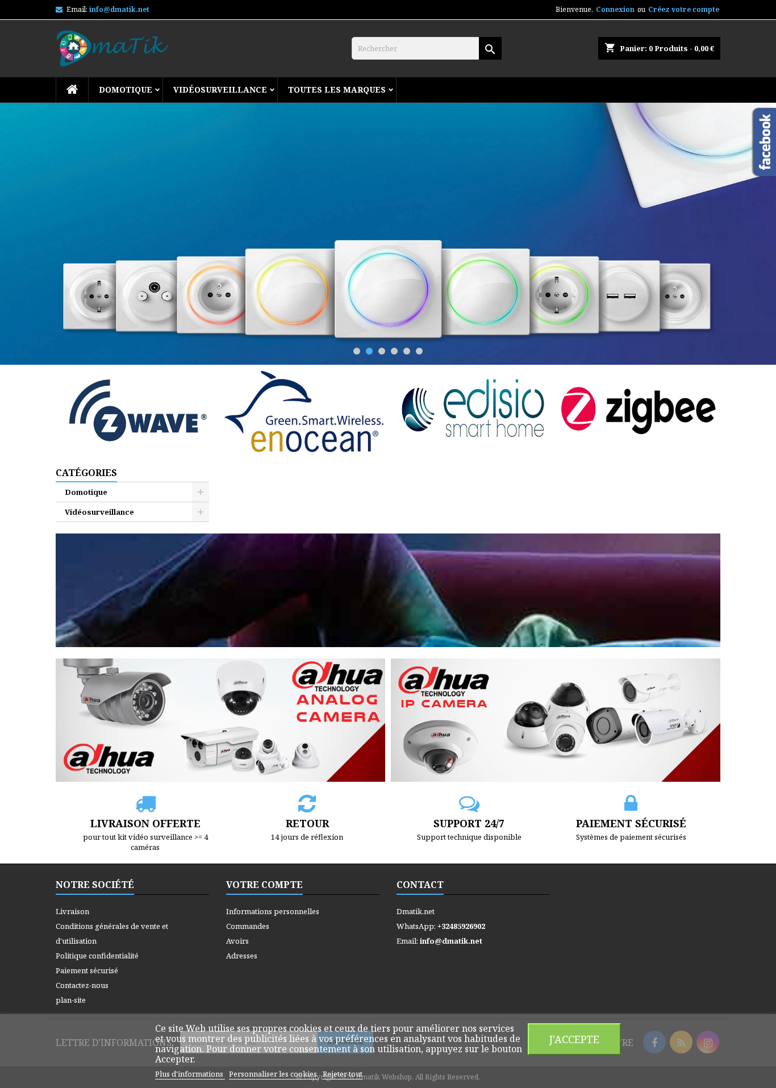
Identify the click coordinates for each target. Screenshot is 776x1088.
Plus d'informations (190, 1074)
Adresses (241, 956)
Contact (420, 884)
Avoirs (237, 941)
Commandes (247, 926)
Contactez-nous (82, 985)
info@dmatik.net (119, 9)
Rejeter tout (342, 1074)
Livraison (72, 911)
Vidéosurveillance (220, 89)
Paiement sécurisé (87, 970)
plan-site (71, 1000)
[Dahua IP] (555, 719)
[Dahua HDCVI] (220, 719)
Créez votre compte (683, 9)
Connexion (615, 9)
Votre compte (264, 884)
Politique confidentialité (97, 956)
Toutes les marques (337, 89)
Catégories (86, 472)
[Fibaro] (388, 234)
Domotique (125, 89)
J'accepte (574, 1039)
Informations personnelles (272, 911)
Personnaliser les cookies (274, 1074)
